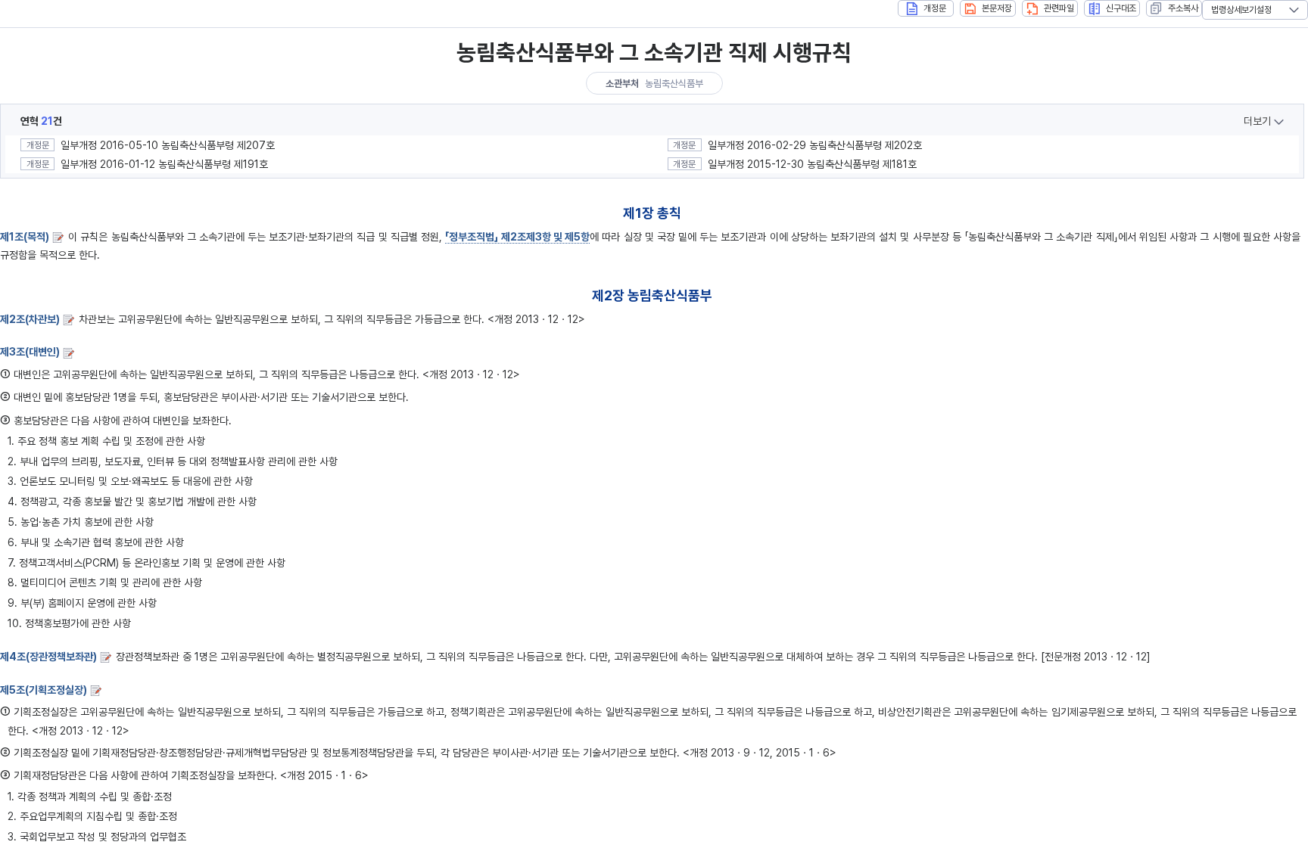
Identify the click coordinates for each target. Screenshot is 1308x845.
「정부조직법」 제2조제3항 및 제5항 (517, 237)
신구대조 (1121, 8)
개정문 (934, 8)
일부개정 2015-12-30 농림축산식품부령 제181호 (812, 164)
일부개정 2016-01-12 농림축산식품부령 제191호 (164, 164)
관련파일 (1059, 8)
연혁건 (41, 121)
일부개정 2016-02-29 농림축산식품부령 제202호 (815, 145)
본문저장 (997, 8)
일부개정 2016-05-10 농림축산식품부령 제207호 (168, 145)
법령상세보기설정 (1241, 10)
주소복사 (1183, 8)
